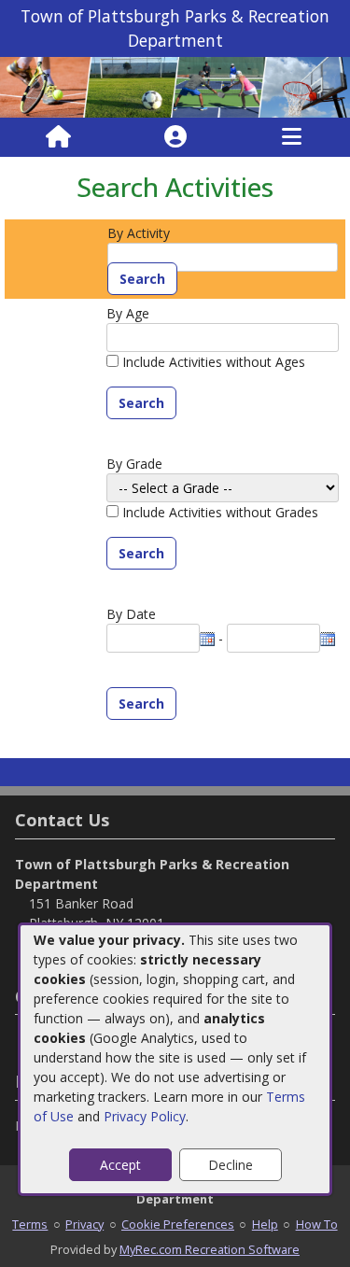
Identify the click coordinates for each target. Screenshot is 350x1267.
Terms (30, 1224)
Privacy (84, 1224)
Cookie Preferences (177, 1224)
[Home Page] (58, 137)
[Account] (175, 137)
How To (317, 1224)
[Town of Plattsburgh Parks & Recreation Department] (175, 85)
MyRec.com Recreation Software (209, 1249)
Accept (120, 1165)
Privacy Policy (145, 1116)
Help (265, 1224)
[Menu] (291, 137)
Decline (230, 1165)
